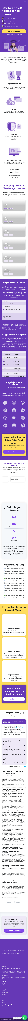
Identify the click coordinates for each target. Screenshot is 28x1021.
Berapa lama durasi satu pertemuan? (12, 754)
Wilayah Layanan (12, 907)
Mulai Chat (14, 699)
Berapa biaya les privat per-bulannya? (13, 763)
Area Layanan (16, 1019)
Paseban (19, 902)
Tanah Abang (18, 904)
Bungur (6, 902)
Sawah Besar (10, 904)
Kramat (12, 902)
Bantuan (17, 908)
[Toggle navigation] (25, 2)
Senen (13, 901)
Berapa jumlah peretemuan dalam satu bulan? (13, 758)
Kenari (9, 902)
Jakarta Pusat (18, 901)
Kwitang (15, 902)
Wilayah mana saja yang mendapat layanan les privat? (12, 750)
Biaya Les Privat (12, 908)
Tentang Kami (5, 989)
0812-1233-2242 (19, 727)
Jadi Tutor (4, 994)
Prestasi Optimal (8, 1019)
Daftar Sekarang (14, 31)
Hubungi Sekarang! (14, 931)
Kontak (3, 990)
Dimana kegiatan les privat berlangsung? (10, 745)
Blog (3, 1000)
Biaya (3, 984)
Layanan (4, 983)
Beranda (7, 907)
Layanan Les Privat (18, 907)
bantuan (24, 766)
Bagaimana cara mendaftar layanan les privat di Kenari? (13, 721)
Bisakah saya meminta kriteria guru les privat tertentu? (13, 740)
